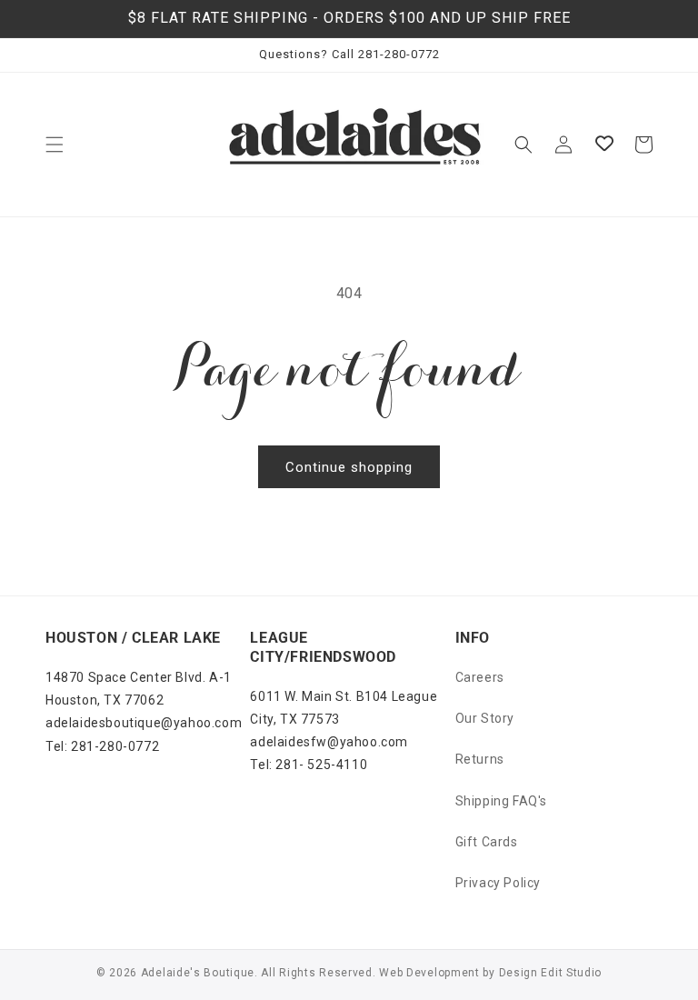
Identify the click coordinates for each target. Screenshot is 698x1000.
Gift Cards (486, 842)
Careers (479, 677)
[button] (55, 145)
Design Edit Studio (551, 972)
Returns (479, 759)
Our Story (484, 718)
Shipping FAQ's (501, 801)
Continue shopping (349, 467)
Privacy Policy (498, 882)
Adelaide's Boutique (197, 972)
